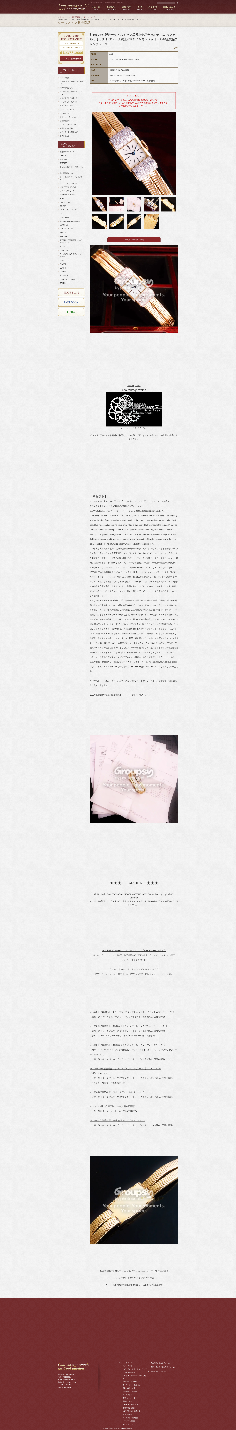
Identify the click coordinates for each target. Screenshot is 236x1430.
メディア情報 (65, 78)
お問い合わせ (65, 136)
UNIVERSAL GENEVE (68, 187)
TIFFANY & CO (65, 276)
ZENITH (63, 268)
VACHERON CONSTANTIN (70, 221)
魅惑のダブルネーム (68, 152)
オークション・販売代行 (69, 102)
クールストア (65, 113)
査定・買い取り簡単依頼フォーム (163, 1367)
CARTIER (63, 163)
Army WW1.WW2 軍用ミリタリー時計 (71, 255)
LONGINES (64, 225)
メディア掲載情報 (129, 1421)
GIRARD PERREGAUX (68, 210)
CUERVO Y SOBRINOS (68, 279)
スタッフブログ (128, 1424)
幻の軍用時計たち (66, 88)
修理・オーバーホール (68, 117)
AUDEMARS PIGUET (68, 195)
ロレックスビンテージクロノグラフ (71, 93)
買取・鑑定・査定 (66, 105)
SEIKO (62, 260)
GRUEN (63, 155)
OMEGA (63, 206)
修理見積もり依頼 (66, 128)
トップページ (127, 1363)
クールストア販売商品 (131, 1418)
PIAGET (63, 264)
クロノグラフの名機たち (69, 98)
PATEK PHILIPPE (66, 202)
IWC (61, 214)
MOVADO (63, 232)
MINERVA (63, 236)
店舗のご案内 (65, 121)
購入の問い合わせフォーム (160, 1363)
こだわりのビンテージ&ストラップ (71, 168)
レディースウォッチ (67, 109)
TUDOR (63, 246)
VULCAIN (63, 159)
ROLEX (62, 198)
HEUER (63, 272)
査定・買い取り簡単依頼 (69, 132)
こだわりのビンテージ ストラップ (71, 83)
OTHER (63, 283)
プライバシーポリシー (68, 124)
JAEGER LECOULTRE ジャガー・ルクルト (71, 241)
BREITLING (64, 250)
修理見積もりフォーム (159, 1371)
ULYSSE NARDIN (66, 229)
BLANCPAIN (64, 217)
